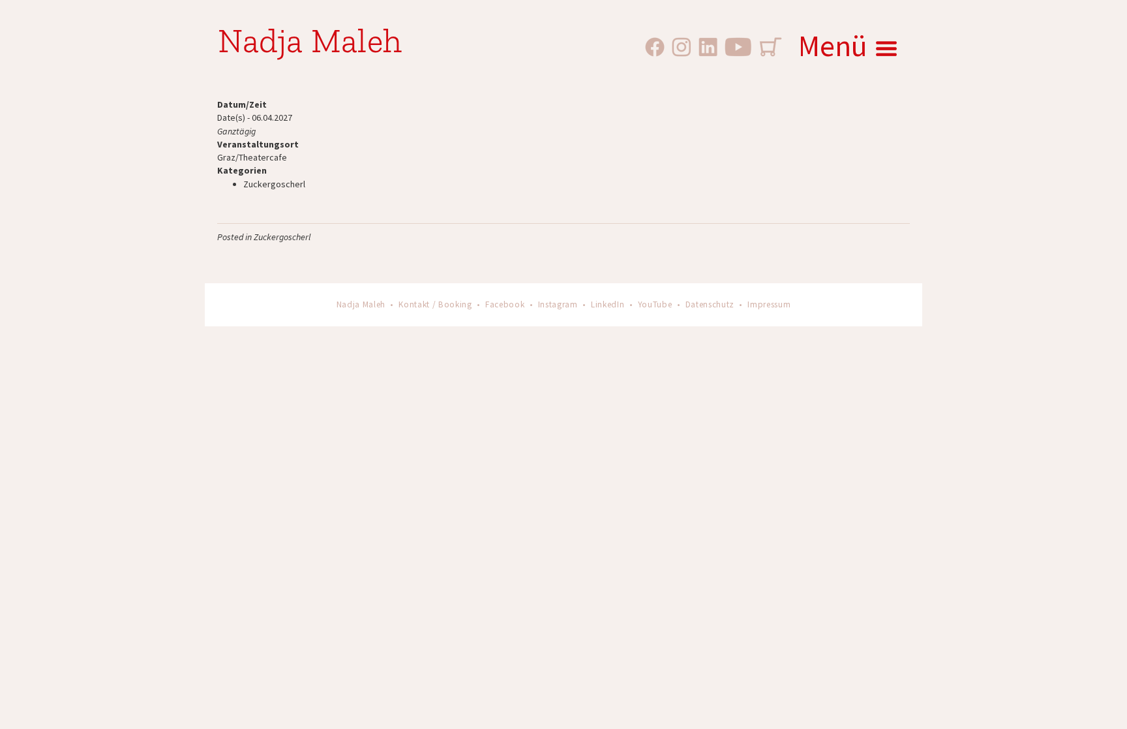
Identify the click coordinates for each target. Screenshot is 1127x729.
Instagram (558, 304)
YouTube (655, 304)
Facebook (504, 304)
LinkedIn (607, 304)
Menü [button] (832, 45)
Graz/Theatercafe (252, 157)
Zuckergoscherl (274, 184)
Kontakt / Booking (435, 304)
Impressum (768, 304)
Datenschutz (709, 304)
